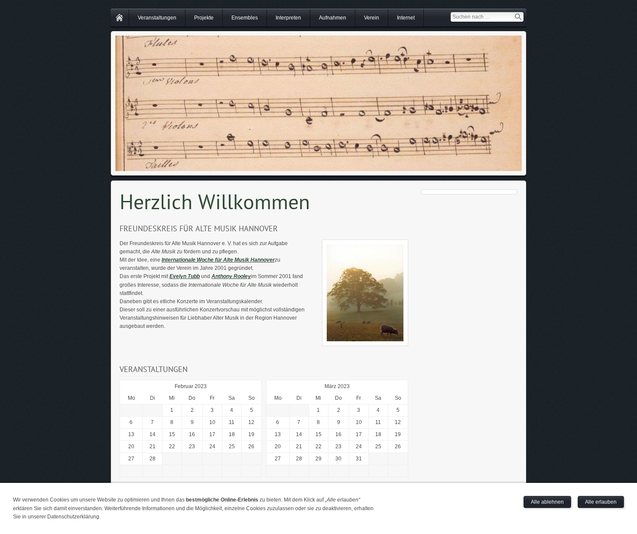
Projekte (204, 18)
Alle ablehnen (547, 502)
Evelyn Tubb (184, 276)
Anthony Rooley (231, 276)
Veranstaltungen (157, 18)
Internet (406, 18)
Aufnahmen (332, 18)
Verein (371, 18)
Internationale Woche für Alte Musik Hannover (218, 260)
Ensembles (244, 18)
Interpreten (288, 18)
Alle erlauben (601, 502)
